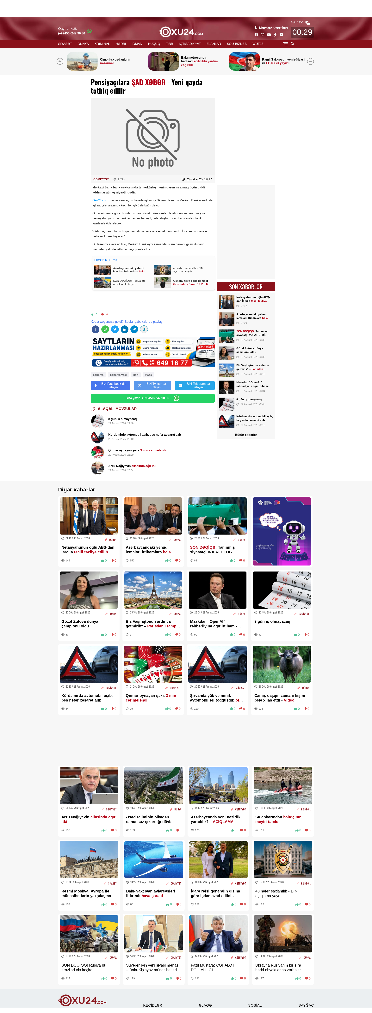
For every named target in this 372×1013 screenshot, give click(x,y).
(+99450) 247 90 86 (71, 33)
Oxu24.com (100, 200)
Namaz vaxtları (273, 28)
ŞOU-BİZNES (237, 44)
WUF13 (257, 44)
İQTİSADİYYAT (190, 44)
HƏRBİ (121, 44)
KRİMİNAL (102, 44)
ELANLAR (214, 44)
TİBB (169, 44)
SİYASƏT (65, 44)
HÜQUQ (154, 44)
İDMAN (137, 44)
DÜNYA (83, 44)
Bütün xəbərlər (246, 434)
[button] (311, 61)
